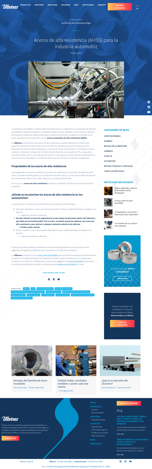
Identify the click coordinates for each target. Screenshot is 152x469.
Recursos (65, 5)
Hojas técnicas (96, 427)
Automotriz (110, 161)
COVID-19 (108, 156)
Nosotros (39, 5)
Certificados (88, 5)
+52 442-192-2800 (61, 461)
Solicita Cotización (122, 323)
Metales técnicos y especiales (118, 166)
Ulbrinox (108, 151)
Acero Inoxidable (112, 136)
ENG (137, 8)
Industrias (52, 5)
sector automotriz (76, 261)
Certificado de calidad (99, 433)
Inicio (93, 402)
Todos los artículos (114, 171)
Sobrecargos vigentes (99, 430)
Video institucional (98, 436)
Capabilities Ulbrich (98, 420)
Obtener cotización (120, 6)
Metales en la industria (115, 146)
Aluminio (108, 141)
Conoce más (122, 278)
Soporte (102, 5)
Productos (25, 5)
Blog (76, 5)
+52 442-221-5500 (88, 461)
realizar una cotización (67, 264)
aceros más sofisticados (47, 255)
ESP (137, 5)
